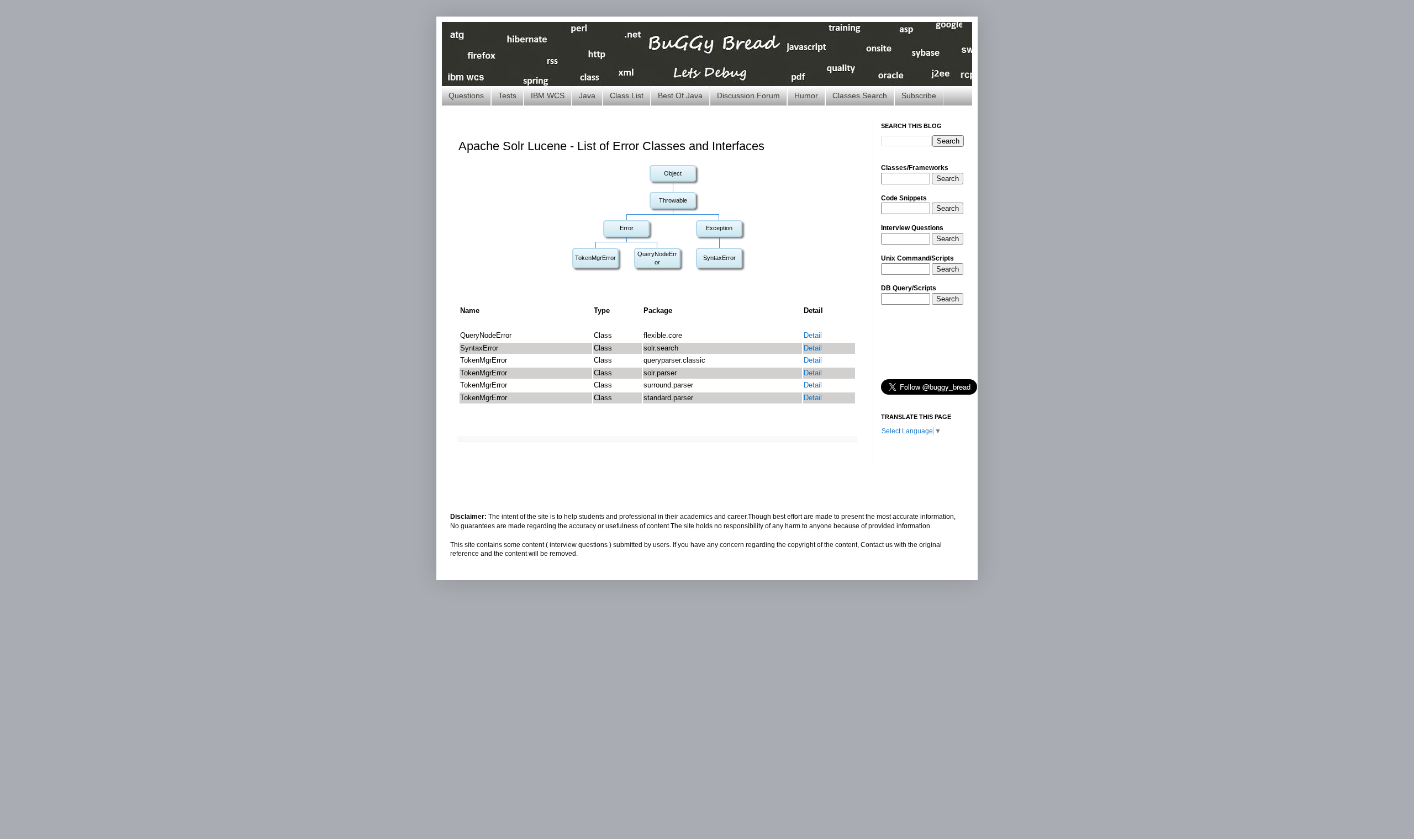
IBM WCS (547, 95)
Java (587, 95)
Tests (507, 95)
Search (947, 178)
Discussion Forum (748, 95)
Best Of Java (680, 95)
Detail (813, 335)
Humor (806, 95)
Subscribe (918, 95)
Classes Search (859, 95)
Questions (466, 95)
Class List (626, 95)
